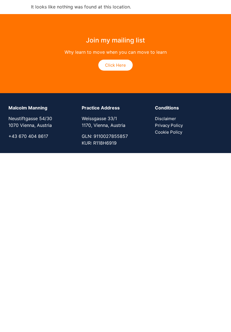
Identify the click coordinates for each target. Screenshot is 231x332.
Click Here (115, 65)
